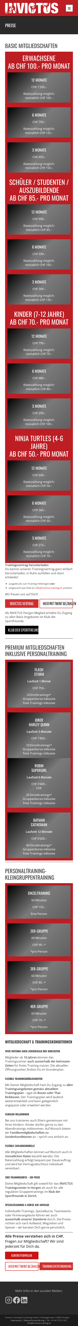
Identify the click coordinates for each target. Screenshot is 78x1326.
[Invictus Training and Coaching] (31, 8)
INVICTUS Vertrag (22, 603)
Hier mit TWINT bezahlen (58, 603)
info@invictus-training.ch (39, 1323)
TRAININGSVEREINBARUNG (57, 1266)
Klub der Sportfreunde (23, 629)
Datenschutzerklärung (34, 1320)
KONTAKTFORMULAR (21, 1255)
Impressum (16, 1320)
